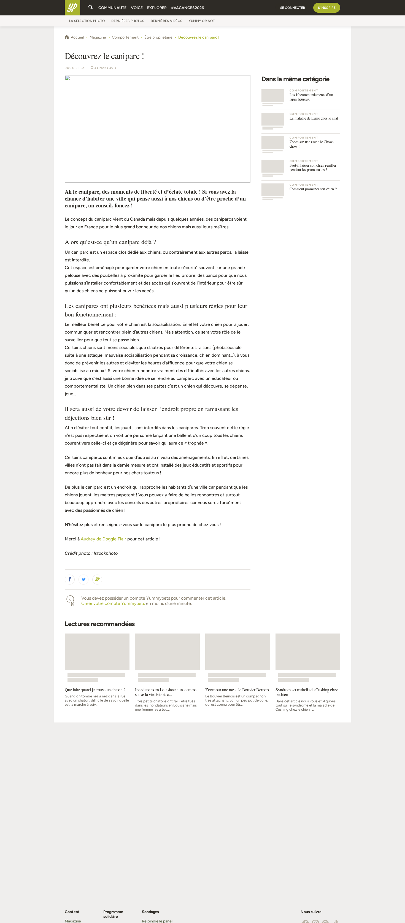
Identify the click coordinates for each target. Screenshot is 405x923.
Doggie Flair (76, 68)
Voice (137, 8)
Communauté (112, 8)
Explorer (157, 8)
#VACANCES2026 (187, 8)
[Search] (90, 7)
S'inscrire (327, 8)
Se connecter (292, 8)
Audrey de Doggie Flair (103, 539)
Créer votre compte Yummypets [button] (113, 603)
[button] (70, 579)
